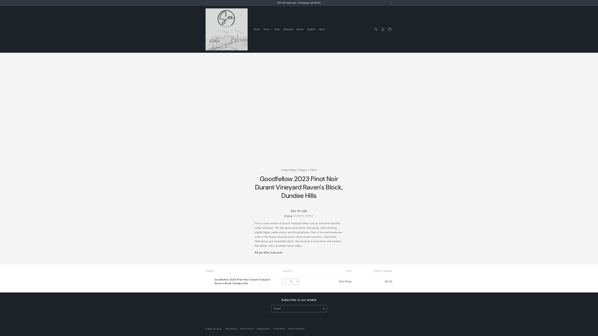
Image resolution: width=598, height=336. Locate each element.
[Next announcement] (391, 3)
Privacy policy (279, 328)
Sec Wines (217, 329)
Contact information (296, 328)
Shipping (288, 215)
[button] (267, 29)
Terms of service (247, 328)
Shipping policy (263, 328)
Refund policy (231, 328)
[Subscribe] (323, 308)
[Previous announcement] (206, 3)
